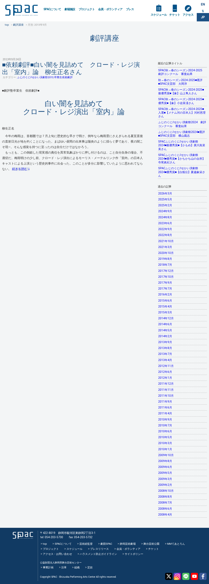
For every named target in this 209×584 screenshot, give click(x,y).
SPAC (21, 10)
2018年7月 (165, 264)
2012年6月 (165, 371)
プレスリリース (99, 548)
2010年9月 (165, 419)
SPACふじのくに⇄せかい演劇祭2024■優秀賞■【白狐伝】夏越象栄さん (181, 172)
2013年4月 (165, 360)
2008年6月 (165, 508)
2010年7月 (165, 425)
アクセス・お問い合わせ (57, 553)
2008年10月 (166, 490)
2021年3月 (165, 247)
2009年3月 (165, 479)
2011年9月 (165, 401)
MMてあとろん (176, 543)
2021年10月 (166, 241)
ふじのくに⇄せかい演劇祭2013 (35, 77)
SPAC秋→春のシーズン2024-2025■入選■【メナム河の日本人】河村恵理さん (182, 112)
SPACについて (52, 9)
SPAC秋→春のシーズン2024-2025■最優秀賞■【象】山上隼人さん (181, 91)
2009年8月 (165, 461)
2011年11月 (166, 389)
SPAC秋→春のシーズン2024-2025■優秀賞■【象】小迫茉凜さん (181, 101)
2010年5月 (165, 437)
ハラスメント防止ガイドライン (98, 553)
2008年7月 (165, 502)
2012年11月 (166, 366)
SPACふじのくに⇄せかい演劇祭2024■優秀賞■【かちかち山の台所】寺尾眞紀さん (181, 158)
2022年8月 (165, 235)
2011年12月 (166, 383)
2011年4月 (165, 413)
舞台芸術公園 (151, 543)
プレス (130, 9)
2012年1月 (165, 377)
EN (203, 4)
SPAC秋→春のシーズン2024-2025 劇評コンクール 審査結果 (181, 72)
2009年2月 (165, 484)
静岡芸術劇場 (128, 543)
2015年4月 (165, 306)
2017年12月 (166, 270)
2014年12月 (166, 318)
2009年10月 (166, 455)
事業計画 (48, 567)
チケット (174, 14)
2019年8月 (165, 258)
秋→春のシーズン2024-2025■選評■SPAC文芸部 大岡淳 (180, 81)
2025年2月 (165, 205)
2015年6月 (165, 300)
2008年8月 (165, 496)
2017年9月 (165, 282)
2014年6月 (165, 324)
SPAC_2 (23, 535)
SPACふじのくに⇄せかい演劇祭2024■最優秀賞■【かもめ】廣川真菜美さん (181, 145)
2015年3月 (165, 312)
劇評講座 (104, 38)
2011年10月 (166, 395)
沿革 (64, 567)
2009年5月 (165, 472)
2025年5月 (165, 199)
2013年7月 (165, 354)
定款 (90, 567)
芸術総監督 (86, 543)
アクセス (188, 14)
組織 (77, 567)
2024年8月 (165, 217)
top (45, 543)
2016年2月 (165, 294)
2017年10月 (166, 276)
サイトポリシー (134, 553)
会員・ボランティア (110, 9)
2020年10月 (166, 253)
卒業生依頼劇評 (63, 77)
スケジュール (159, 14)
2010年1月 (165, 449)
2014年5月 (165, 330)
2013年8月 (165, 348)
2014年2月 (165, 336)
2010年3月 (165, 443)
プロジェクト (87, 9)
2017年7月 (165, 288)
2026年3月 (165, 193)
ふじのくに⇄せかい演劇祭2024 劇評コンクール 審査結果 (182, 124)
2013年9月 (165, 342)
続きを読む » (21, 169)
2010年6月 (165, 431)
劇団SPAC (106, 543)
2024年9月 (165, 211)
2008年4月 (165, 514)
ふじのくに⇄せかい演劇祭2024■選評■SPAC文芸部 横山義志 (181, 133)
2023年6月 (165, 223)
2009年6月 (165, 467)
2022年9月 (165, 229)
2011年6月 (165, 407)
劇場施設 (69, 9)
